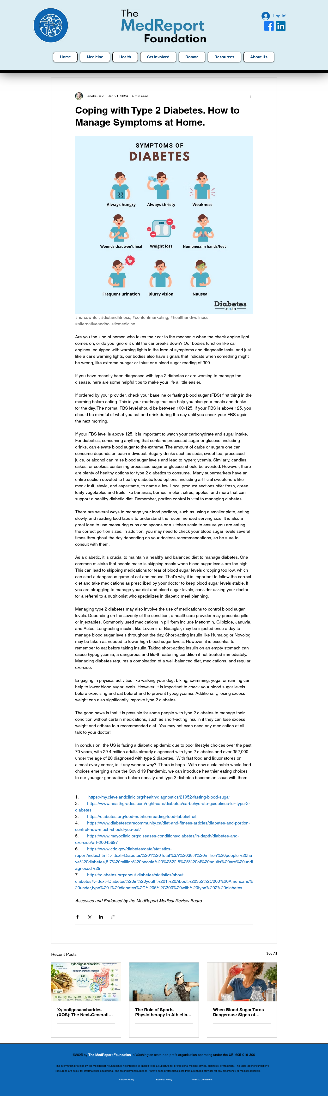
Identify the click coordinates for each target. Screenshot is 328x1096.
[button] (224, 57)
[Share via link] (112, 916)
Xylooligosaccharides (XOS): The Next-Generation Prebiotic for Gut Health (85, 1012)
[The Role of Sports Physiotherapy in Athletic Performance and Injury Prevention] (164, 982)
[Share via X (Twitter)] (89, 916)
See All (271, 953)
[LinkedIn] (280, 26)
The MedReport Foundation (109, 1055)
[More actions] (250, 96)
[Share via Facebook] (77, 916)
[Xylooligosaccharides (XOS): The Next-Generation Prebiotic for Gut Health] (86, 982)
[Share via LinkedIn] (101, 916)
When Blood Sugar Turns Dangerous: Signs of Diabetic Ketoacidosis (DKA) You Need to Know (238, 1012)
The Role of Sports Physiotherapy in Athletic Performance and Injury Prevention (161, 1012)
